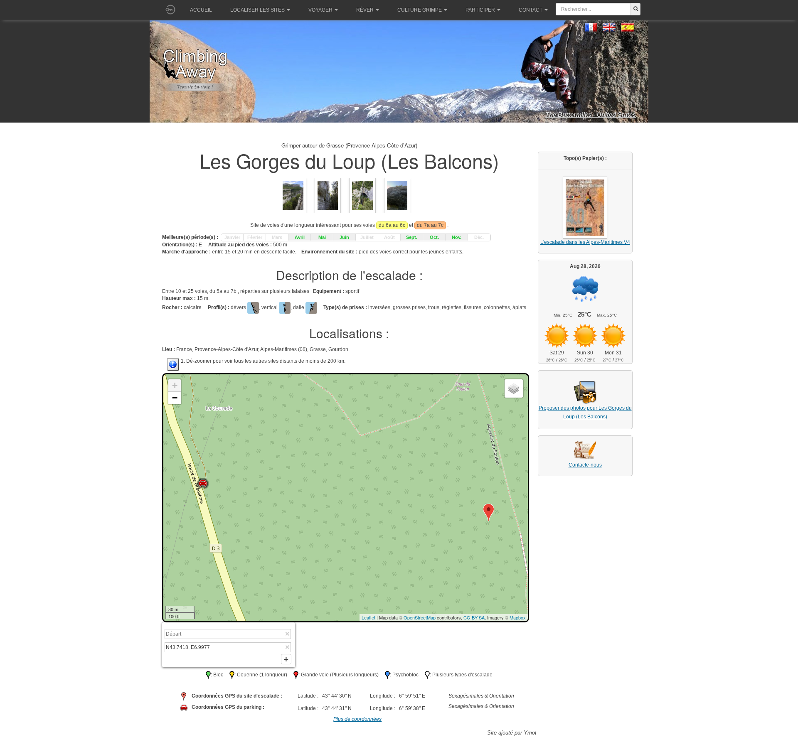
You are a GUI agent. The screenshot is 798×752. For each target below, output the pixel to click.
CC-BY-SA (474, 617)
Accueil (201, 10)
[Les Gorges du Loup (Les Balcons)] (293, 195)
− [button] (174, 398)
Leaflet (368, 617)
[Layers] (514, 388)
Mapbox (518, 617)
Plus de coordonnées (357, 719)
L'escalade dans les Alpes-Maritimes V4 (585, 242)
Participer (480, 10)
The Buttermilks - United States (590, 114)
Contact (530, 10)
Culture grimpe (419, 10)
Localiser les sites (257, 10)
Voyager (320, 10)
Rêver (365, 10)
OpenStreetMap (420, 617)
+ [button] (174, 385)
